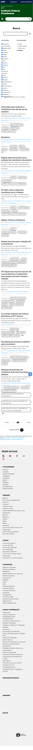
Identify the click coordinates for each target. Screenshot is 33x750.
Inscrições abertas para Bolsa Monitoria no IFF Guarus (14, 315)
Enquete (5, 79)
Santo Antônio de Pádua (10, 531)
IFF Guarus (20, 332)
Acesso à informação (26, 2)
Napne (13, 177)
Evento (5, 56)
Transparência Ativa (9, 667)
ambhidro (6, 695)
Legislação (6, 478)
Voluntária (24, 149)
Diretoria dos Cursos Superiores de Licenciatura (14, 402)
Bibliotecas (6, 571)
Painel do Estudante (9, 567)
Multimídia (6, 94)
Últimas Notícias (8, 488)
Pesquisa (6, 482)
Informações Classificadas (11, 631)
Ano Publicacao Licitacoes (4, 71)
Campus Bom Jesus (8, 131)
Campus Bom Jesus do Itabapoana (13, 184)
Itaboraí (5, 515)
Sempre (20, 50)
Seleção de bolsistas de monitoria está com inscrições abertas (15, 372)
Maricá (5, 523)
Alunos (13, 146)
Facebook (16, 455)
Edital (4, 149)
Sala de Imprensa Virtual (10, 599)
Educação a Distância (10, 551)
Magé (4, 521)
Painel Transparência (9, 652)
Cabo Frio (6, 502)
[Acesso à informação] (21, 735)
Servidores (6, 629)
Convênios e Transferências (11, 621)
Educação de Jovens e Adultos (13, 558)
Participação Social (9, 617)
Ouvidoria (6, 592)
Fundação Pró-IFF (8, 665)
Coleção (5, 52)
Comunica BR (13, 2)
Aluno (4, 363)
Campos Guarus (8, 508)
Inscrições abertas (11, 387)
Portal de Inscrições (9, 590)
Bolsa (22, 146)
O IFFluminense (8, 467)
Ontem (20, 44)
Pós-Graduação (8, 549)
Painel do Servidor (8, 576)
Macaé (5, 519)
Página (5, 54)
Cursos (5, 540)
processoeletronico (11, 678)
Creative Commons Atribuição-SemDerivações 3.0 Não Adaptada (12, 438)
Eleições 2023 (7, 601)
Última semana (22, 46)
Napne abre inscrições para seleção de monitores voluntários (16, 159)
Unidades (6, 495)
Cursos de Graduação (10, 547)
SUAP (4, 582)
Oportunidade (24, 207)
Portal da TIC (7, 578)
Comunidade (7, 564)
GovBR (3, 2)
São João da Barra (9, 534)
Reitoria (5, 498)
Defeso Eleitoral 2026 (9, 603)
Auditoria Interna (8, 619)
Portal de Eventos (8, 588)
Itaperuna (6, 517)
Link (4, 67)
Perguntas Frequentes (10, 638)
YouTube (10, 455)
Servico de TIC (7, 96)
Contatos (6, 472)
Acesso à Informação (11, 610)
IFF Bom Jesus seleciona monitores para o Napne (12, 191)
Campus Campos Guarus (10, 335)
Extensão (6, 484)
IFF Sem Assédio (8, 597)
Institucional (6, 612)
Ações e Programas (9, 614)
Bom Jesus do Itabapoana (11, 500)
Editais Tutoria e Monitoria (13, 220)
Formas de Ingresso (9, 543)
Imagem (5, 65)
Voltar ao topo (14, 429)
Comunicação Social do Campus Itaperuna (16, 291)
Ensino (5, 480)
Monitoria (14, 128)
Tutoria (5, 128)
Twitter (3, 455)
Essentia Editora (8, 486)
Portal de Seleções (9, 586)
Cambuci (6, 504)
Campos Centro (8, 506)
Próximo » (29, 422)
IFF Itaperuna (6, 307)
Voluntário (6, 180)
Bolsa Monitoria (16, 125)
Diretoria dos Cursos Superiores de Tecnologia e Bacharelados (14, 409)
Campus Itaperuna (16, 304)
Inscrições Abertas (9, 265)
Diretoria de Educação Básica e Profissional (13, 395)
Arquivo (5, 63)
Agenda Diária (7, 48)
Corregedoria (7, 594)
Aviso (4, 75)
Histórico (5, 470)
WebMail (5, 580)
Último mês (21, 48)
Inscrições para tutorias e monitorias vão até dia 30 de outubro (14, 109)
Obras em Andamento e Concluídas (14, 642)
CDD (4, 584)
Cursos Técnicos (8, 545)
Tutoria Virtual (7, 301)
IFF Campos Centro (8, 391)
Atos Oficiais (7, 661)
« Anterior (7, 422)
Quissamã (6, 525)
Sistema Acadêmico (9, 569)
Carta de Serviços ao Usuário (12, 663)
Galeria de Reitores (9, 474)
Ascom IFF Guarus (9, 324)
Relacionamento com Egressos (13, 573)
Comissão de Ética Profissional (12, 654)
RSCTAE (5, 713)
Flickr (23, 455)
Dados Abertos (7, 640)
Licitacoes (6, 90)
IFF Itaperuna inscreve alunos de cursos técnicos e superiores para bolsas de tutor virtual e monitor (16, 275)
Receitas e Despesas (9, 623)
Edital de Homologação (19, 357)
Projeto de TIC (7, 92)
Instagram (3, 459)
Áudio (4, 50)
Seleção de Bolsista (18, 298)
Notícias (5, 77)
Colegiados (6, 476)
